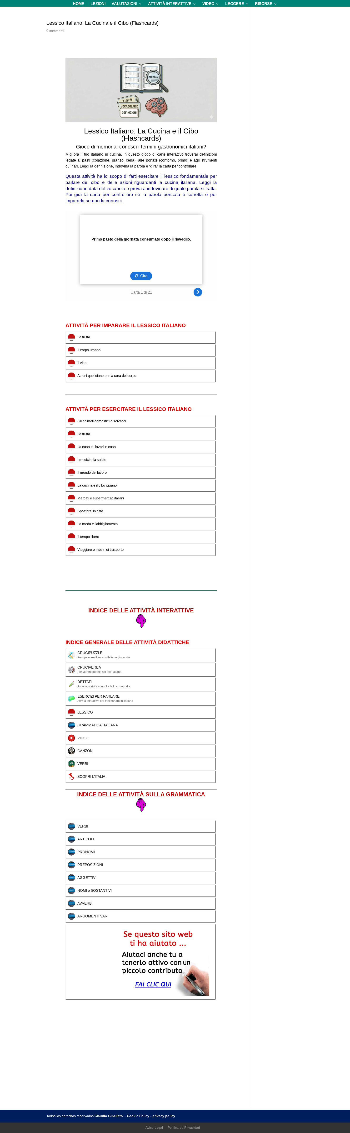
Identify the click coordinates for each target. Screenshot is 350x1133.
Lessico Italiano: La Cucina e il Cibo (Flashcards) (102, 23)
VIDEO (208, 4)
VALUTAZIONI (124, 4)
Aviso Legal (154, 1127)
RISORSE (263, 4)
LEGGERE (234, 4)
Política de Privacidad (184, 1127)
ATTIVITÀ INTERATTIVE (169, 4)
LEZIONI (97, 4)
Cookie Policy (138, 1116)
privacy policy (163, 1116)
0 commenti (55, 31)
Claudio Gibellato (109, 1116)
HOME (78, 4)
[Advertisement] (175, 1074)
